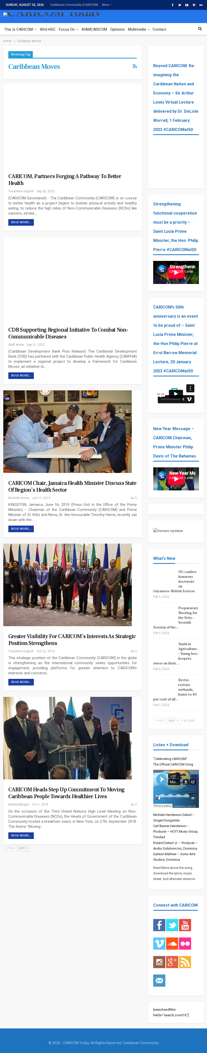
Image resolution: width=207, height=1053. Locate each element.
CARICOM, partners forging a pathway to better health (64, 180)
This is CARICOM (18, 29)
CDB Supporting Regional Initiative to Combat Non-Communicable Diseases (68, 333)
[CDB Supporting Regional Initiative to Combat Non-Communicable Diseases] (67, 278)
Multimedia (137, 29)
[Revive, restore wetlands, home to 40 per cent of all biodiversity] (164, 686)
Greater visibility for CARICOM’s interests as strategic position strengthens (72, 640)
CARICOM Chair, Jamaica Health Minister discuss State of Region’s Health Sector (72, 486)
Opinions (117, 29)
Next (23, 848)
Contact (159, 29)
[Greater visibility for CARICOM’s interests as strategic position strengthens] (67, 585)
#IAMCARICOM (94, 29)
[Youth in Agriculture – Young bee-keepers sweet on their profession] (164, 650)
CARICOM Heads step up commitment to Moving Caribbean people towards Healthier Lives (66, 793)
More (106, 5)
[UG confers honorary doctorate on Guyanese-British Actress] (164, 578)
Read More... (21, 222)
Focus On (67, 29)
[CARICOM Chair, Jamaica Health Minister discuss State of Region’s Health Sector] (67, 431)
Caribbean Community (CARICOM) (74, 5)
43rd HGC (48, 29)
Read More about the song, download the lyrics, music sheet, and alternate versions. (174, 873)
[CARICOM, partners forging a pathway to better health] (67, 125)
